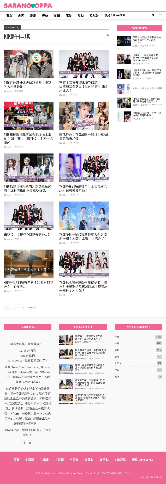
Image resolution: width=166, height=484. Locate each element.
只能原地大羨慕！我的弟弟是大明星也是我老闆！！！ (146, 100)
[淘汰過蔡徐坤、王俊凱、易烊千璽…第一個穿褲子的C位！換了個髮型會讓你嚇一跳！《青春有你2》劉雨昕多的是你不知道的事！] (124, 89)
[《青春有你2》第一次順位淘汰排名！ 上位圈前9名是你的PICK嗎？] (124, 74)
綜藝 (45, 15)
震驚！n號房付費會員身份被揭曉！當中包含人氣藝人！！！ (147, 40)
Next (30, 307)
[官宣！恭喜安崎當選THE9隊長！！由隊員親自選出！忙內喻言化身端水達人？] (84, 64)
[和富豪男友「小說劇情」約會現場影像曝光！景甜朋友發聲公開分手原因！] (66, 384)
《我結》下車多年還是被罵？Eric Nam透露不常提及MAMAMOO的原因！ (145, 57)
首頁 (9, 15)
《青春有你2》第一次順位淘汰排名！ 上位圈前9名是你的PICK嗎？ (147, 72)
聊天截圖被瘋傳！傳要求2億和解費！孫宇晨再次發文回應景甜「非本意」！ (90, 352)
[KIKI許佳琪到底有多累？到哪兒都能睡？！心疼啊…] (28, 264)
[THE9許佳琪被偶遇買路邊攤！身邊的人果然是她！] (28, 64)
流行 (117, 376)
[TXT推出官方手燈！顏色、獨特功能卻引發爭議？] (124, 116)
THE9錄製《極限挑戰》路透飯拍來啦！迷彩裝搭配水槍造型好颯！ (27, 188)
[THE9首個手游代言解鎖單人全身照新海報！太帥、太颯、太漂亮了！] (84, 216)
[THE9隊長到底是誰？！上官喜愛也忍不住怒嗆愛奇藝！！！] (84, 167)
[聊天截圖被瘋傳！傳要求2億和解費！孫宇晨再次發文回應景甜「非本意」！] (66, 354)
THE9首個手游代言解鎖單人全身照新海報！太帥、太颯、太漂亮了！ (83, 236)
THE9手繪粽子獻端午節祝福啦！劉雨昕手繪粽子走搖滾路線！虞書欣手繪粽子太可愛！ (83, 286)
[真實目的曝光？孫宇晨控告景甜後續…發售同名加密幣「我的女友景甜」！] (66, 399)
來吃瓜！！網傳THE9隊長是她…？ (27, 234)
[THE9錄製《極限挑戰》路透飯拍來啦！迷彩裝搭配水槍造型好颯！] (28, 167)
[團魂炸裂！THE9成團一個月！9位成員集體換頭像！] (84, 116)
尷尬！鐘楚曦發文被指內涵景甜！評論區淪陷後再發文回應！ (90, 367)
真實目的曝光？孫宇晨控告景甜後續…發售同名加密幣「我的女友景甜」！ (90, 397)
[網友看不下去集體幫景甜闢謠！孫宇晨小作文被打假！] (66, 340)
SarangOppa (156, 477)
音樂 (57, 15)
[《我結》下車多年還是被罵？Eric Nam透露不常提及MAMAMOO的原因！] (124, 59)
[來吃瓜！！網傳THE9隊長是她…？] (28, 216)
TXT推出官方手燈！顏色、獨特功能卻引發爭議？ (147, 114)
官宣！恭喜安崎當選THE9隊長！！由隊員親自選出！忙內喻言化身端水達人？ (83, 86)
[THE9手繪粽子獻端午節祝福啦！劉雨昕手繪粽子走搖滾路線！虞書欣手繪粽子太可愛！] (84, 264)
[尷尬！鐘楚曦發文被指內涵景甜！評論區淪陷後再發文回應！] (66, 369)
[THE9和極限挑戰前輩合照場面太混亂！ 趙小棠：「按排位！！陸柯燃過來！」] (28, 116)
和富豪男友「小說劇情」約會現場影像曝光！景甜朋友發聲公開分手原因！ (90, 382)
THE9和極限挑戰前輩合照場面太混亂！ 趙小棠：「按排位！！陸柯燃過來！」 (28, 138)
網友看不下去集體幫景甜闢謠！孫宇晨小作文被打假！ (88, 337)
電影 (69, 15)
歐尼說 (94, 15)
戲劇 (33, 15)
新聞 (21, 15)
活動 (81, 15)
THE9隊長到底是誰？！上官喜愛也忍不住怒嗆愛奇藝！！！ (83, 188)
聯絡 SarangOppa (115, 15)
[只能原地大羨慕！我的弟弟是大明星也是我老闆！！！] (124, 103)
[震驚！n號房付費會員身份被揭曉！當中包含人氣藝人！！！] (124, 41)
